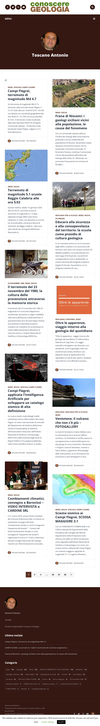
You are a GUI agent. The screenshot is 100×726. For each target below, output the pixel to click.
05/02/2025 (79, 563)
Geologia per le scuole (66, 215)
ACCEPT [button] (61, 722)
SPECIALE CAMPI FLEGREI (24, 87)
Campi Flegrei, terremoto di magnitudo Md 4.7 (22, 95)
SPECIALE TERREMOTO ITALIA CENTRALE (56, 669)
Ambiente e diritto (49, 684)
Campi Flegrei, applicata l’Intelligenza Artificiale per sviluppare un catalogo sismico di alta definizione (26, 401)
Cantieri (66, 674)
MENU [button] (8, 18)
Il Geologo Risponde (40, 689)
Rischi (17, 187)
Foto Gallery (79, 674)
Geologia (59, 412)
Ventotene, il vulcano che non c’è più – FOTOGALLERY (72, 422)
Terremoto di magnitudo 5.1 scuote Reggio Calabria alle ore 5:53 (25, 196)
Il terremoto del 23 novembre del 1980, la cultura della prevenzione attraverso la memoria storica (26, 295)
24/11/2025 (79, 277)
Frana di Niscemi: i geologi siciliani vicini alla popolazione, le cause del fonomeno (72, 122)
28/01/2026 (79, 173)
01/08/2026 (32, 141)
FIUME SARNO (12, 689)
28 (65, 575)
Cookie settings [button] (47, 722)
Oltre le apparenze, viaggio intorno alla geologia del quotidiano (73, 327)
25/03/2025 (32, 553)
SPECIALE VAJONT (13, 684)
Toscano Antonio (18, 141)
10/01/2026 (32, 241)
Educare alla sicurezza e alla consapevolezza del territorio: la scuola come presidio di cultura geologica (73, 230)
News (10, 87)
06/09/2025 (32, 453)
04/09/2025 (79, 466)
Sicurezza (60, 218)
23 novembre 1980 (16, 283)
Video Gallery (31, 674)
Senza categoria (60, 679)
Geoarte (25, 689)
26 (53, 575)
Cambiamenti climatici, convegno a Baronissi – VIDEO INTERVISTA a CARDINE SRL (26, 504)
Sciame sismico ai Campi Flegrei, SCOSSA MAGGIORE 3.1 (73, 517)
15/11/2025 (79, 370)
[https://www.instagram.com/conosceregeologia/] (18, 7)
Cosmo (46, 679)
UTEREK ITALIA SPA (31, 684)
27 (59, 575)
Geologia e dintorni (65, 319)
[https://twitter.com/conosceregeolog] (12, 7)
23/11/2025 (32, 345)
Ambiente (81, 669)
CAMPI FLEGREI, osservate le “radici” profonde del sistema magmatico (36, 647)
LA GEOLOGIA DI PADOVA (70, 684)
